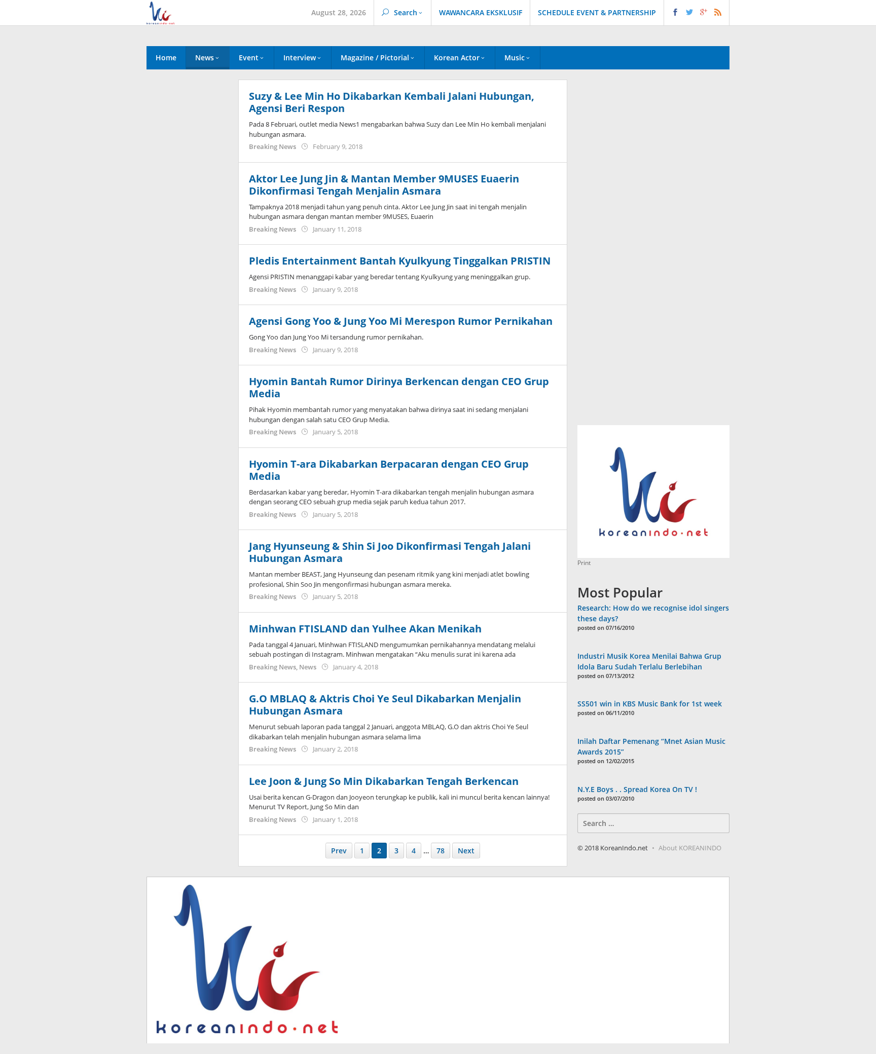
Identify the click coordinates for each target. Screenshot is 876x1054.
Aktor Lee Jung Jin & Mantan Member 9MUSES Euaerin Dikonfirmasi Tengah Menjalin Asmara (384, 185)
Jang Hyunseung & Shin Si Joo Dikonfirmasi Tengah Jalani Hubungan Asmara (390, 552)
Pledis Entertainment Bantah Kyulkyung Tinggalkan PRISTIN (400, 261)
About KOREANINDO (690, 847)
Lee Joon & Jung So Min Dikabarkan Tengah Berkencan (384, 781)
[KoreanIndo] (160, 12)
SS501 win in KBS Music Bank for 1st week (649, 703)
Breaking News (272, 146)
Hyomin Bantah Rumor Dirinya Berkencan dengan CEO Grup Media (399, 387)
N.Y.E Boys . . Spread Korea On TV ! (637, 789)
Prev (339, 850)
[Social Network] (696, 12)
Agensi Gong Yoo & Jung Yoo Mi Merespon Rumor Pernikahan (401, 321)
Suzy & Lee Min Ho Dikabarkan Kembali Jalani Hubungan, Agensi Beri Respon (391, 102)
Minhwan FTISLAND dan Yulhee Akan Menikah (365, 628)
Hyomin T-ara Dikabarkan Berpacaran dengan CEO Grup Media (389, 470)
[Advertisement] (187, 253)
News (307, 666)
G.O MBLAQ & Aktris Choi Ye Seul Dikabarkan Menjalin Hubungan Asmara (385, 705)
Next (466, 850)
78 (440, 850)
